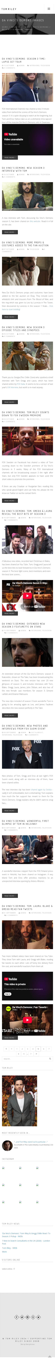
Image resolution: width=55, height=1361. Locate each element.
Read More (10, 157)
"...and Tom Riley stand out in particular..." (31, 1142)
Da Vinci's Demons (38, 27)
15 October (9, 65)
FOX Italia (21, 384)
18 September (9, 518)
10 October (9, 174)
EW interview (12, 387)
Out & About (37, 732)
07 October (9, 249)
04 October (9, 419)
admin (21, 65)
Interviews (34, 65)
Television (17, 27)
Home (5, 27)
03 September (9, 828)
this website (35, 221)
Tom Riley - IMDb (9, 1248)
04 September (9, 732)
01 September (9, 913)
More (4, 1251)
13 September (9, 630)
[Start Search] (50, 1058)
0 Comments (9, 68)
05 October (9, 334)
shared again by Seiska (41, 789)
